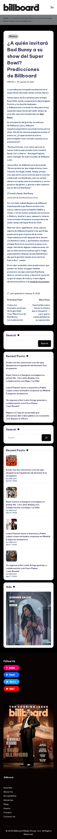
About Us (8, 791)
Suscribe (8, 787)
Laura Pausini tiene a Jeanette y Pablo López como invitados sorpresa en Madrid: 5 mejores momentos (28, 390)
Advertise (8, 800)
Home (6, 18)
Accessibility (10, 796)
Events (7, 808)
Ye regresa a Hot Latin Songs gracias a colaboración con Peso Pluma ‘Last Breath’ (26, 403)
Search (11, 335)
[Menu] (52, 7)
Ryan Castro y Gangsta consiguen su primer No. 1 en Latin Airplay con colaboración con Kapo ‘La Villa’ (25, 378)
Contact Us (9, 816)
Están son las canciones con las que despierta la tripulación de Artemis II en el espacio (26, 365)
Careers (8, 812)
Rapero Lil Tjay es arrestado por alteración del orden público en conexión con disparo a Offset (27, 415)
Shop (6, 804)
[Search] (46, 437)
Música (13, 36)
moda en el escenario (39, 281)
